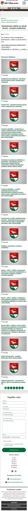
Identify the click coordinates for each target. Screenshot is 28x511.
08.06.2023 (5, 125)
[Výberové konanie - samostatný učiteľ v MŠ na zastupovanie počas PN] (14, 368)
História (14, 460)
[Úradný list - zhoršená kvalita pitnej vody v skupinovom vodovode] (14, 92)
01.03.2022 (5, 377)
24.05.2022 (5, 352)
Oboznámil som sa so (13, 444)
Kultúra (14, 464)
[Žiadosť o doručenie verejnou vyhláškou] (14, 233)
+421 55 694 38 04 (15, 479)
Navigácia (4, 3)
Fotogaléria (14, 466)
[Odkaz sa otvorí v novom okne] (12, 471)
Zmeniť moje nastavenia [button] (14, 505)
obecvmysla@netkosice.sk (15, 482)
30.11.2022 (5, 266)
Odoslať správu (14, 450)
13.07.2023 (5, 75)
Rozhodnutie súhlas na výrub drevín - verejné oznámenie (9, 21)
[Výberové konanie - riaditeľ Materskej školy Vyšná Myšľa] (14, 343)
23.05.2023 (5, 156)
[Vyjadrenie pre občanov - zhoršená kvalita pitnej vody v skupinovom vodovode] (14, 66)
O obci (14, 458)
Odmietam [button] (14, 509)
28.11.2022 (5, 242)
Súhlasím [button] (14, 502)
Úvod (4, 18)
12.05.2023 (5, 185)
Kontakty (14, 467)
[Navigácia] (24, 3)
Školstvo (14, 462)
